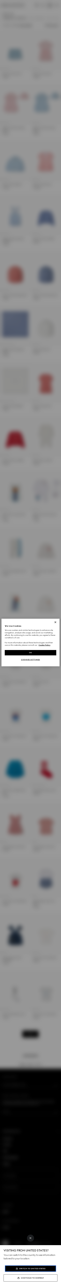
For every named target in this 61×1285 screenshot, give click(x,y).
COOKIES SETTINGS (30, 660)
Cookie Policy (44, 645)
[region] (30, 642)
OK (30, 653)
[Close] (30, 1238)
